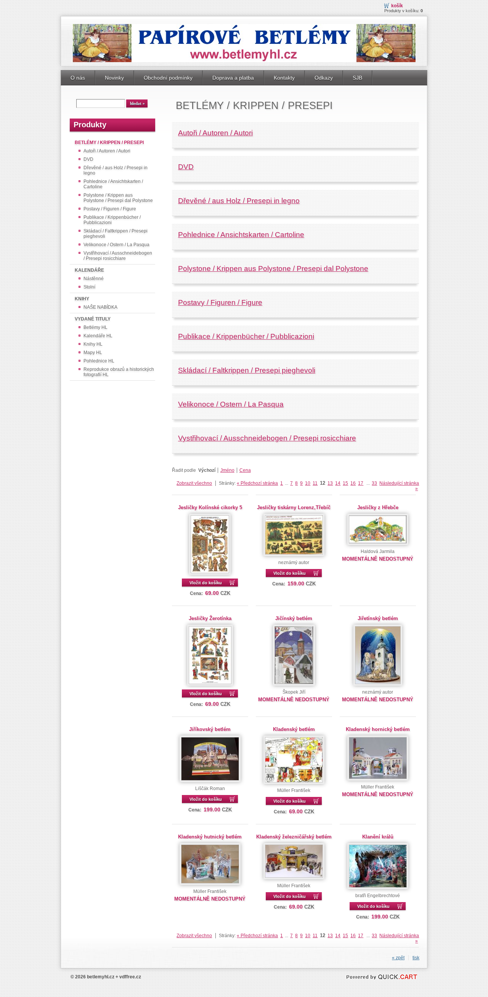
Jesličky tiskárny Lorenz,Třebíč (294, 507)
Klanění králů (377, 837)
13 (330, 483)
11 (315, 483)
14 (337, 483)
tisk (416, 957)
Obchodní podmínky (168, 78)
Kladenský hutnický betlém (210, 837)
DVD (88, 159)
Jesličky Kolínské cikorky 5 (210, 507)
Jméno (227, 470)
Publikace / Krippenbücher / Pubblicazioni (112, 220)
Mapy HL (92, 352)
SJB (357, 78)
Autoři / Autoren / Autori (106, 151)
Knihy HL (93, 344)
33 (374, 483)
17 (360, 483)
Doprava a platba (233, 78)
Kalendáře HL (97, 335)
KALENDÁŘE (89, 270)
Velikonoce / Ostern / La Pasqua (116, 244)
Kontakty (284, 78)
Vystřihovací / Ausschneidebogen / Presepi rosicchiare (117, 255)
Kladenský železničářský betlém (294, 837)
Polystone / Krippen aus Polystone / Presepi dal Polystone (118, 197)
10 (307, 483)
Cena (245, 470)
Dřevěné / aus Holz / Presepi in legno (115, 170)
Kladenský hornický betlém (378, 729)
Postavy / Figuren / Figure (109, 209)
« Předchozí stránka (257, 483)
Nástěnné (93, 278)
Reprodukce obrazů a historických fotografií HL (118, 372)
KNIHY (82, 298)
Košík (397, 5)
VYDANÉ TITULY (93, 319)
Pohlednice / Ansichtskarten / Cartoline (113, 184)
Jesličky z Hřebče (377, 507)
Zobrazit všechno (194, 483)
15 (345, 483)
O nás (78, 78)
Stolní (89, 287)
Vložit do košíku (205, 582)
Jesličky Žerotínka (210, 618)
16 (353, 483)
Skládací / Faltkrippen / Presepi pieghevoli (115, 233)
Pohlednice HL (98, 361)
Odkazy (324, 78)
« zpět (398, 957)
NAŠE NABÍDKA (100, 307)
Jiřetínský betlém (378, 618)
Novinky (114, 78)
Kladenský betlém (294, 729)
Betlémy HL (95, 327)
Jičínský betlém (293, 618)
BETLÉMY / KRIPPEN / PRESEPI (109, 142)
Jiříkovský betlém (210, 729)
